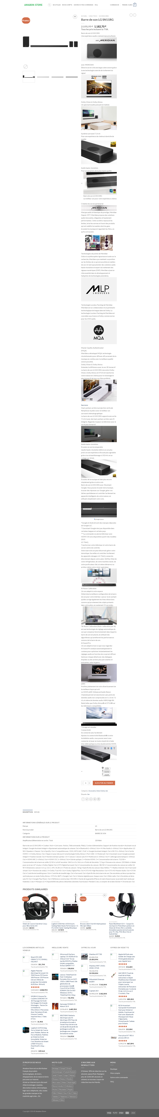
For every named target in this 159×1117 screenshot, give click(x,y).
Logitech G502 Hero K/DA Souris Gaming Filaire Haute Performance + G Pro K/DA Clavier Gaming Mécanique (64, 926)
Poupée (70, 1089)
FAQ (96, 5)
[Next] (74, 41)
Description (28, 812)
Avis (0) (36, 812)
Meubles (69, 1079)
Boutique (57, 5)
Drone (69, 1068)
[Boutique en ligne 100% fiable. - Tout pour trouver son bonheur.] (33, 4)
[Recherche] (49, 5)
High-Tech (93, 16)
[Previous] (26, 41)
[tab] (28, 812)
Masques (55, 1079)
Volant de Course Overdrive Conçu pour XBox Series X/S (35, 925)
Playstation (62, 1089)
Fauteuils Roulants (69, 1072)
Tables (75, 1093)
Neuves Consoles (58, 1086)
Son (107, 791)
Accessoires (104, 16)
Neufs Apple (71, 1082)
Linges (66, 1075)
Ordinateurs (69, 1086)
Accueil (84, 16)
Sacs (65, 1093)
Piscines (55, 1089)
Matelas (62, 1079)
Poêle (54, 1093)
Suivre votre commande (83, 5)
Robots (60, 1093)
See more (84, 405)
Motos (64, 1082)
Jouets (60, 1075)
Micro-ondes (56, 1082)
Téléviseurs (72, 1097)
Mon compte (67, 5)
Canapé (62, 1068)
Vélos (62, 1100)
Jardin (54, 1075)
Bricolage (55, 1068)
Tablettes (55, 1097)
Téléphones (63, 1097)
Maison (72, 1075)
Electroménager (57, 1072)
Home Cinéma (100, 791)
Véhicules (55, 1100)
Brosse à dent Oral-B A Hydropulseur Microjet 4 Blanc (93, 925)
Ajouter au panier (104, 783)
